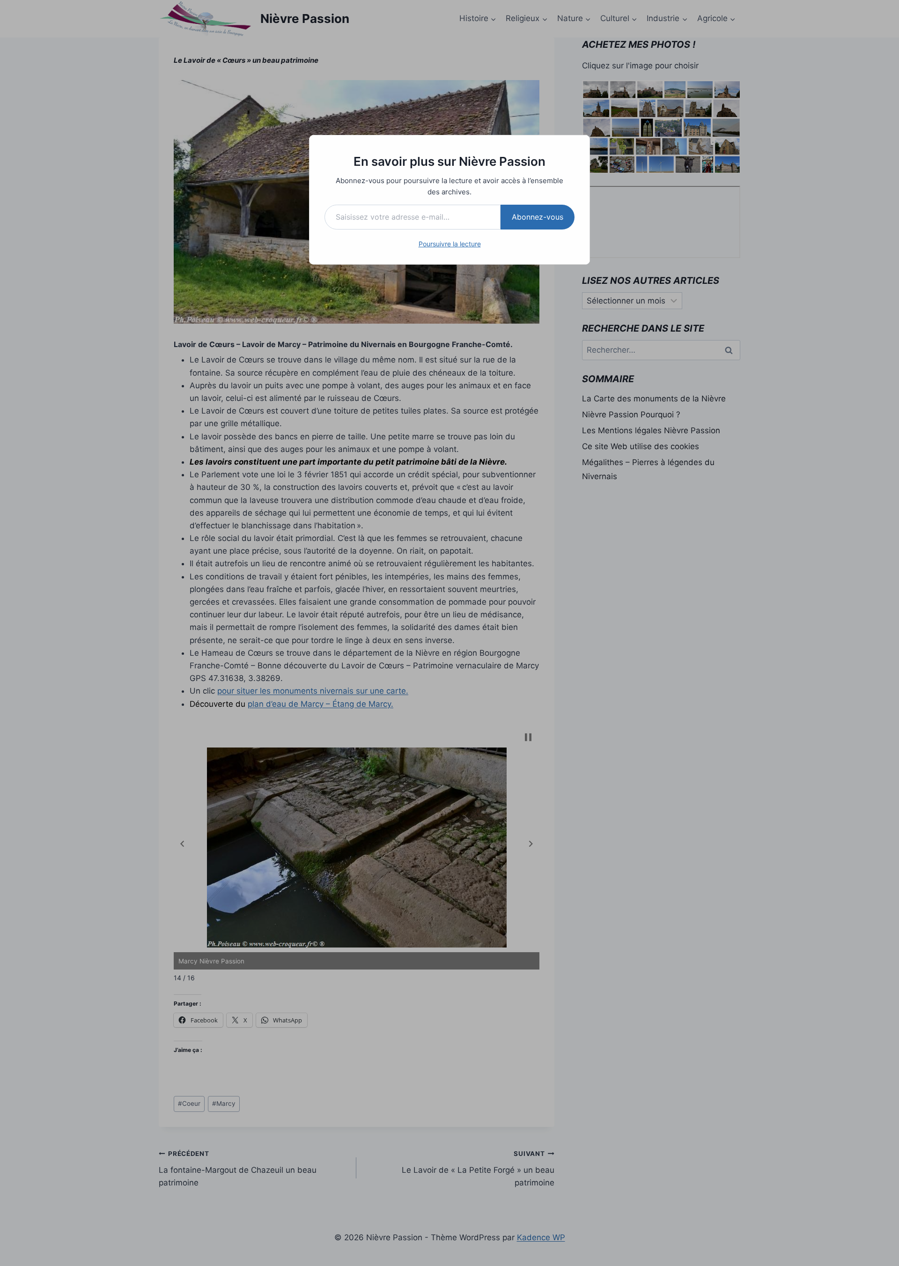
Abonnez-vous (537, 217)
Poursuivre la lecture (450, 244)
